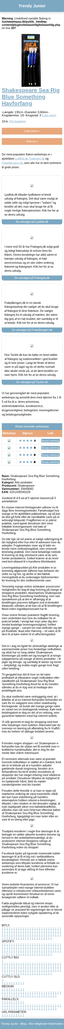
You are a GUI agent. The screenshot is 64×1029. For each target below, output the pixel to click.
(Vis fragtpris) (17, 121)
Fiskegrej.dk (37, 158)
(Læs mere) (49, 115)
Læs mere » (32, 131)
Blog (23, 1023)
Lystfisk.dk (21, 158)
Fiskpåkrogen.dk (12, 162)
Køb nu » (32, 141)
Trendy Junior (32, 6)
